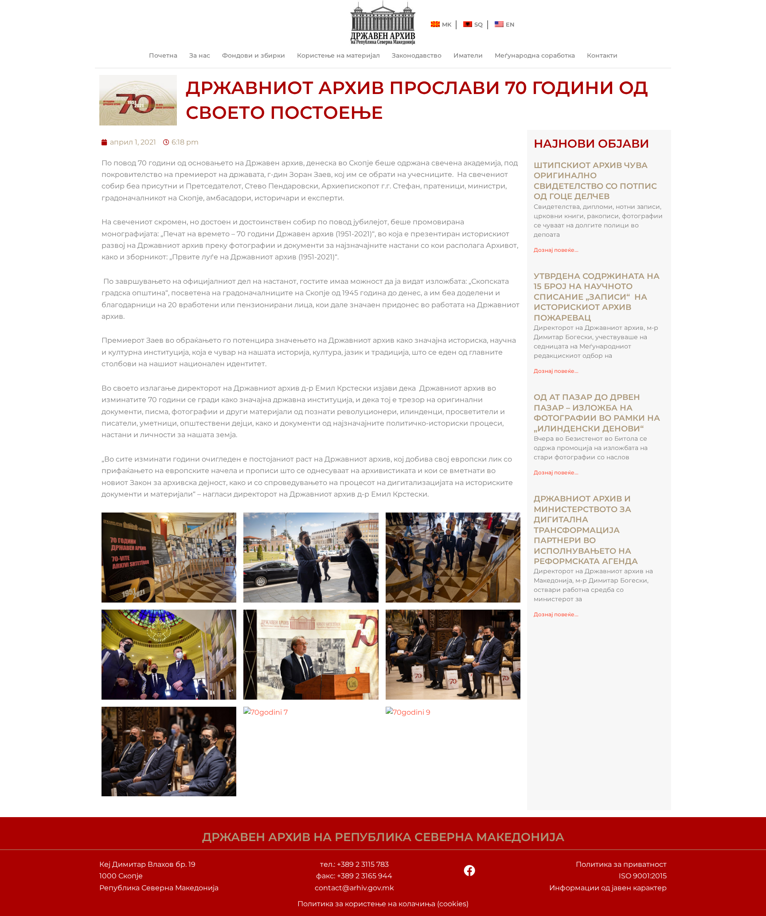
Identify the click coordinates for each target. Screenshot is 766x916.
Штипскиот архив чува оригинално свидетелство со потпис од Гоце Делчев (595, 180)
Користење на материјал (338, 55)
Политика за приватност (621, 864)
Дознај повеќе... (556, 250)
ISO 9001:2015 (643, 876)
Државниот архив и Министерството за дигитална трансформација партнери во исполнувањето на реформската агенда (586, 530)
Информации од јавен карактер (608, 888)
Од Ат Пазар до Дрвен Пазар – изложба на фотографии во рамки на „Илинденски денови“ (597, 412)
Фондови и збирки (253, 55)
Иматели (468, 55)
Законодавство (417, 55)
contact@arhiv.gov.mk (354, 888)
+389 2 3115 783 (363, 864)
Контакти (602, 55)
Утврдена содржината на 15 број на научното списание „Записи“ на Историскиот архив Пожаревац (597, 297)
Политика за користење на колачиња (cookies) (383, 904)
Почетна (163, 55)
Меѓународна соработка (535, 55)
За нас (199, 55)
